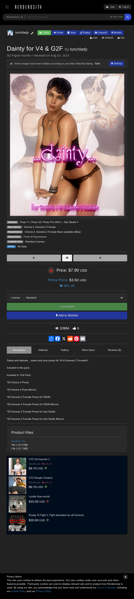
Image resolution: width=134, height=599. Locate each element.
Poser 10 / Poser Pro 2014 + (47, 222)
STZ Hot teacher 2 (39, 459)
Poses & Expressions (35, 236)
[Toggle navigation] (7, 7)
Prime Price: (58, 280)
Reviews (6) (114, 350)
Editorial (43, 350)
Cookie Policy (18, 591)
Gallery (86, 32)
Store (72, 32)
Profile (59, 32)
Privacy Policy (43, 591)
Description (19, 350)
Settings (117, 63)
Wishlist (117, 32)
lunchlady (78, 49)
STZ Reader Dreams (41, 477)
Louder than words (39, 496)
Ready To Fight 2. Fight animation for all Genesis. (56, 515)
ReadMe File (18, 441)
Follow (45, 32)
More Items (88, 350)
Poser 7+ (25, 222)
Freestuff (102, 32)
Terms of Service (106, 587)
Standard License (34, 241)
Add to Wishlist (68, 315)
